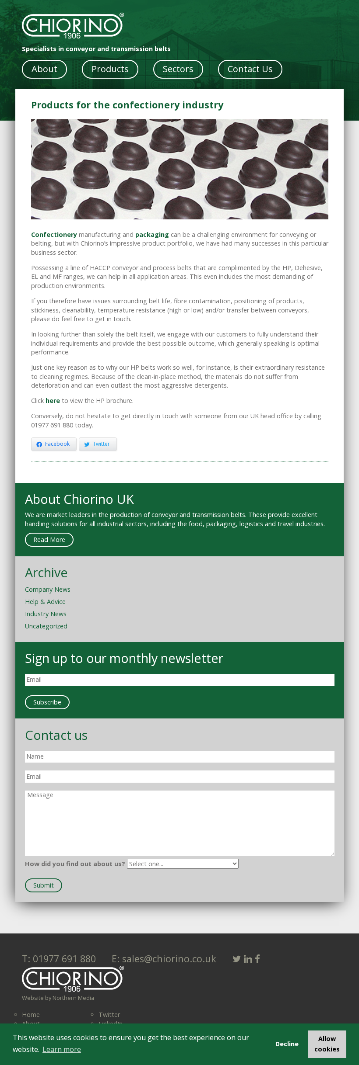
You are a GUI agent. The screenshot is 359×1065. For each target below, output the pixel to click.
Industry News (46, 614)
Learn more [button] (61, 1049)
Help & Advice (45, 601)
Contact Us (250, 69)
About (44, 69)
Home (31, 1014)
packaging (152, 234)
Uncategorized (46, 626)
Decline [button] (287, 1044)
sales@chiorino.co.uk (168, 958)
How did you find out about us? (75, 864)
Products (110, 69)
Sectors (178, 69)
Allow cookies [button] (327, 1043)
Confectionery (54, 234)
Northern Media (73, 998)
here (53, 400)
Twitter (109, 1014)
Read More (49, 539)
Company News (47, 589)
